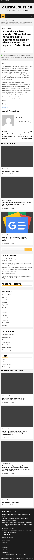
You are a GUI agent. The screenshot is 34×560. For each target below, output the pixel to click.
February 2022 (5, 320)
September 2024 (6, 294)
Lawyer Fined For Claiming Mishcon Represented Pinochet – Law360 (13, 399)
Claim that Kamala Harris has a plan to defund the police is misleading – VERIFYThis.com (14, 432)
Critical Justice (17, 7)
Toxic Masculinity (6, 350)
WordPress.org (6, 367)
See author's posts (23, 121)
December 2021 (6, 325)
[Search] (32, 16)
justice (12, 51)
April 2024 (4, 297)
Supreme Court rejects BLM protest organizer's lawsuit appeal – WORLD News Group (15, 238)
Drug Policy (5, 339)
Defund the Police (6, 337)
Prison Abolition (6, 342)
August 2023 (5, 305)
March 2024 (5, 300)
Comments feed (6, 364)
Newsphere (22, 558)
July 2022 (4, 307)
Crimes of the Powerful (8, 334)
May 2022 (4, 312)
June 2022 (4, 310)
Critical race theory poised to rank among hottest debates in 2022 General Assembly (25, 134)
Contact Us (25, 555)
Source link (5, 107)
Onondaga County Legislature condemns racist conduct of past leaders (8, 134)
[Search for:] (13, 249)
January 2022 (5, 323)
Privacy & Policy (10, 555)
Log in (3, 359)
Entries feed (5, 362)
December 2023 (6, 302)
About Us (18, 555)
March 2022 (5, 317)
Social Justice (5, 345)
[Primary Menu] (7, 16)
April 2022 (4, 315)
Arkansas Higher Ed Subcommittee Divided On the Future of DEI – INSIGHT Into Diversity (16, 204)
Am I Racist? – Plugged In (10, 171)
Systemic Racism (6, 28)
